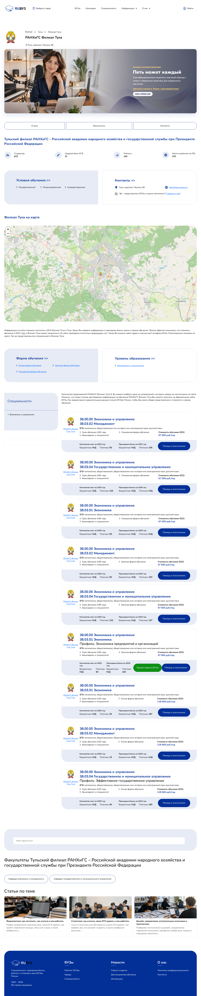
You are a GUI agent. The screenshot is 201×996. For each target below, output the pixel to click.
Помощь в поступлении (174, 446)
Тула (40, 32)
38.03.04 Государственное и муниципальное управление (125, 467)
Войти (190, 8)
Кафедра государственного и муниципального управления (82, 878)
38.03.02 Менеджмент (97, 424)
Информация (128, 8)
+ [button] (8, 229)
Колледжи (91, 8)
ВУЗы (77, 8)
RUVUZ (28, 32)
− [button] (8, 233)
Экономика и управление (22, 414)
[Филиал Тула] (100, 274)
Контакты (162, 974)
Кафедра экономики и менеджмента (26, 878)
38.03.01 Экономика (95, 510)
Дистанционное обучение (123, 974)
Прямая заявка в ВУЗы (147, 667)
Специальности (108, 8)
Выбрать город (43, 8)
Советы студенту (119, 970)
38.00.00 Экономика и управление (107, 419)
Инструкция (117, 978)
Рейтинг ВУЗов (72, 970)
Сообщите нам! (173, 193)
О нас (145, 8)
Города (68, 974)
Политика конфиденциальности (173, 970)
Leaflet (194, 320)
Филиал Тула (54, 32)
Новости (118, 962)
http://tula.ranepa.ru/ (178, 187)
